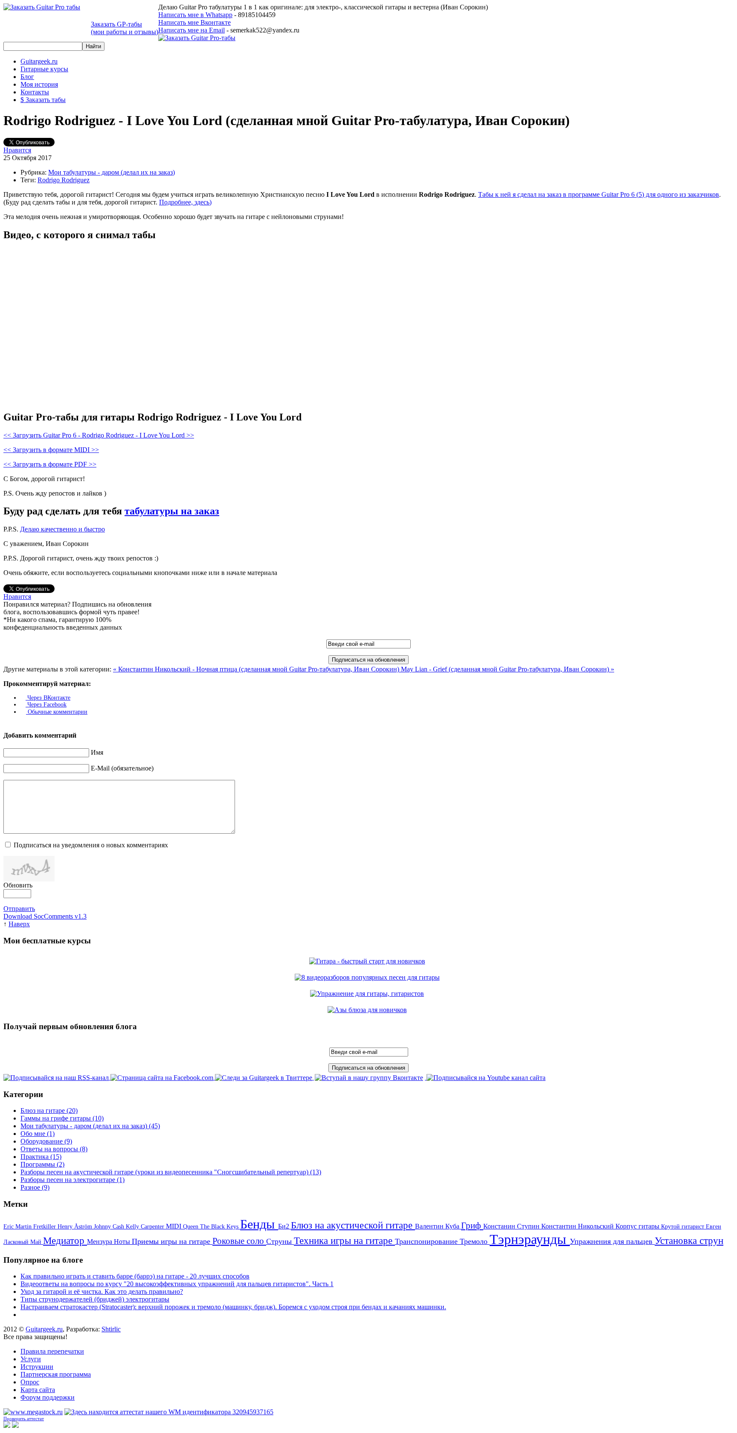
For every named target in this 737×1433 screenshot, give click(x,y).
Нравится (17, 150)
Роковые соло (239, 1241)
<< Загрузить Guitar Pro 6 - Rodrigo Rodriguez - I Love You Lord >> (98, 435)
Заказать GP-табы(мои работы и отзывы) (124, 27)
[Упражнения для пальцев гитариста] (368, 993)
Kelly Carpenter (146, 1226)
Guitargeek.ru (44, 1329)
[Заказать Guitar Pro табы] (41, 7)
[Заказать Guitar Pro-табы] (196, 37)
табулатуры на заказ (172, 511)
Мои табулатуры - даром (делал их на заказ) (111, 172)
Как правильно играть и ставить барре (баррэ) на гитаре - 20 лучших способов (135, 1276)
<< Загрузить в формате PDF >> (49, 464)
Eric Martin (18, 1226)
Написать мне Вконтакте (194, 22)
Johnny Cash (110, 1226)
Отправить (19, 908)
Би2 (284, 1226)
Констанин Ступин (512, 1226)
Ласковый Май (23, 1242)
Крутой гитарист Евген (691, 1226)
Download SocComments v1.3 (45, 916)
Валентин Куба (438, 1226)
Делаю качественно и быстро (62, 529)
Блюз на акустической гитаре (353, 1225)
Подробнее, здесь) (185, 202)
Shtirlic (111, 1329)
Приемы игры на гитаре (172, 1241)
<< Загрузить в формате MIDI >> (51, 449)
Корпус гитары (638, 1226)
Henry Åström (76, 1226)
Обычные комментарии (56, 712)
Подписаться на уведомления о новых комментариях (91, 845)
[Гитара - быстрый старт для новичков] (368, 961)
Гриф (472, 1225)
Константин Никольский (578, 1226)
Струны (280, 1241)
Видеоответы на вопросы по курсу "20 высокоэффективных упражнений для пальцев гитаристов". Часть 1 (177, 1283)
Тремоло (475, 1241)
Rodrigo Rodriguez (64, 180)
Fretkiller (45, 1226)
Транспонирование (427, 1241)
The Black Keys (220, 1226)
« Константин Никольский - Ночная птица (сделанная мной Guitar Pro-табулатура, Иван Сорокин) (257, 669)
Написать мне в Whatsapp (195, 14)
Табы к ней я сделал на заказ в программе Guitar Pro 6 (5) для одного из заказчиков (598, 194)
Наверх (19, 924)
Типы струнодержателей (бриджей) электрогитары (94, 1299)
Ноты (123, 1241)
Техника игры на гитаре (344, 1240)
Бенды (259, 1224)
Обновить (17, 885)
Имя (97, 752)
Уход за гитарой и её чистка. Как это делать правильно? (101, 1291)
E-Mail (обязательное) (122, 768)
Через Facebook (46, 704)
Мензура (100, 1241)
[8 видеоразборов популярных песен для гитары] (369, 977)
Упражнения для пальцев (612, 1241)
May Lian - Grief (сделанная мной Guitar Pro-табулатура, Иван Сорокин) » (507, 669)
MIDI (174, 1226)
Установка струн (689, 1240)
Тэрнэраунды (530, 1239)
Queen (191, 1226)
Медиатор (65, 1240)
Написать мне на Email (191, 30)
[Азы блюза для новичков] (369, 1009)
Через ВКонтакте (48, 698)
